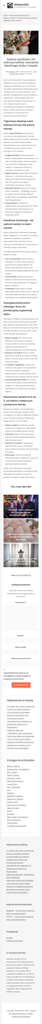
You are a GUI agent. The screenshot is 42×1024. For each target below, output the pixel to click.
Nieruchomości (13, 808)
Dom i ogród (12, 772)
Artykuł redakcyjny (23, 575)
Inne (9, 790)
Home (6, 15)
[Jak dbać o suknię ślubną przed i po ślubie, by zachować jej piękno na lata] (21, 555)
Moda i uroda (12, 802)
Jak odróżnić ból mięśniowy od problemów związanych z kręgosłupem (19, 724)
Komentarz (21, 602)
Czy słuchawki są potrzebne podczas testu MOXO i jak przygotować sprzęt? (18, 715)
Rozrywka (11, 814)
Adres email (21, 647)
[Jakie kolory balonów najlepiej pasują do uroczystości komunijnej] (21, 531)
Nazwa (21, 636)
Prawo (9, 811)
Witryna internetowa (21, 658)
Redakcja (12, 72)
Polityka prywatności (14, 941)
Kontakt (9, 938)
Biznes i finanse (13, 766)
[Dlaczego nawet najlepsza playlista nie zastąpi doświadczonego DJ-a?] (21, 506)
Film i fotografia (13, 787)
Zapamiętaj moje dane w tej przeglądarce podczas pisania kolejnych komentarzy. (17, 676)
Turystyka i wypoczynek (16, 826)
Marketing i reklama (15, 796)
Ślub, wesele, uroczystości (19, 15)
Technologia (12, 823)
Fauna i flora (12, 784)
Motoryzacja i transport (16, 805)
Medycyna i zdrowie (15, 799)
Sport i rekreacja (13, 820)
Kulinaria (10, 793)
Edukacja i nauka (14, 778)
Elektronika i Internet (15, 781)
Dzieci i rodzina (13, 775)
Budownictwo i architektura (18, 769)
